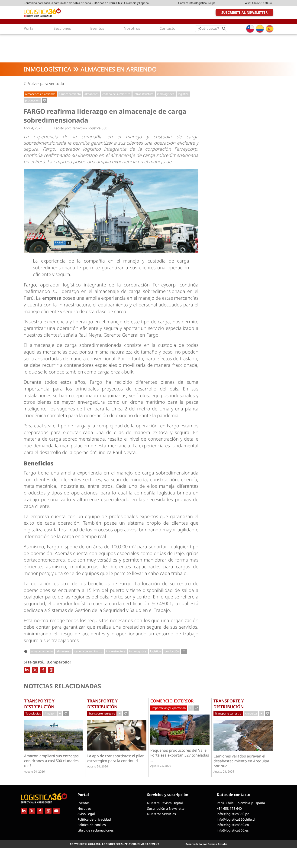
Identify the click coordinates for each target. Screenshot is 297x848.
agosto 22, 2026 (160, 766)
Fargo (30, 285)
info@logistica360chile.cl (236, 819)
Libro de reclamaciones (95, 830)
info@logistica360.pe (202, 3)
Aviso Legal (86, 814)
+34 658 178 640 (262, 3)
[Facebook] (43, 670)
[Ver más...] (60, 713)
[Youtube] (56, 810)
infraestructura (143, 94)
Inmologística (47, 69)
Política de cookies (91, 824)
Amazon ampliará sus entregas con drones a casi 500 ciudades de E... (51, 761)
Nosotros (84, 808)
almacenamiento (70, 94)
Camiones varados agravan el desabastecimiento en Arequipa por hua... (241, 761)
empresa (52, 298)
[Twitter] (35, 670)
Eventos (83, 803)
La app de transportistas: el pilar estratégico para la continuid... (115, 758)
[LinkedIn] (27, 670)
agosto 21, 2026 (223, 771)
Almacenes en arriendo (119, 69)
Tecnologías (33, 713)
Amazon (50, 713)
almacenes (91, 94)
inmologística (165, 94)
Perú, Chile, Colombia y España (241, 803)
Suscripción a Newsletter (166, 808)
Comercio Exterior (172, 701)
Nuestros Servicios (161, 814)
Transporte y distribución (39, 703)
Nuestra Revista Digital (165, 803)
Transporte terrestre (102, 713)
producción (32, 100)
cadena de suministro (116, 94)
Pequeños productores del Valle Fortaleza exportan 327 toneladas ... (179, 755)
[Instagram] (51, 670)
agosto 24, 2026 (34, 771)
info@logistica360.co (233, 824)
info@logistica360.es (233, 830)
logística (183, 94)
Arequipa (251, 713)
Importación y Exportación (169, 708)
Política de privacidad (94, 819)
